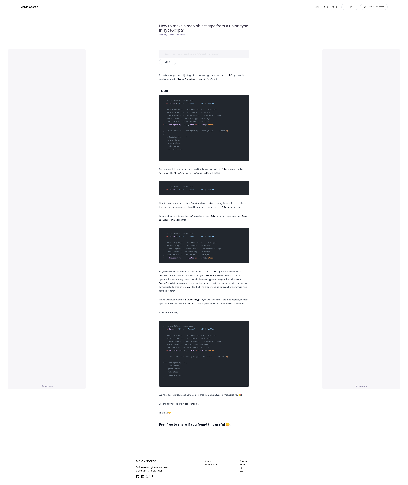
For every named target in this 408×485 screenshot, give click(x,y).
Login (167, 61)
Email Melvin (211, 464)
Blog (326, 7)
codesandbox (191, 403)
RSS (241, 472)
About (334, 7)
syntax (191, 79)
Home (316, 7)
